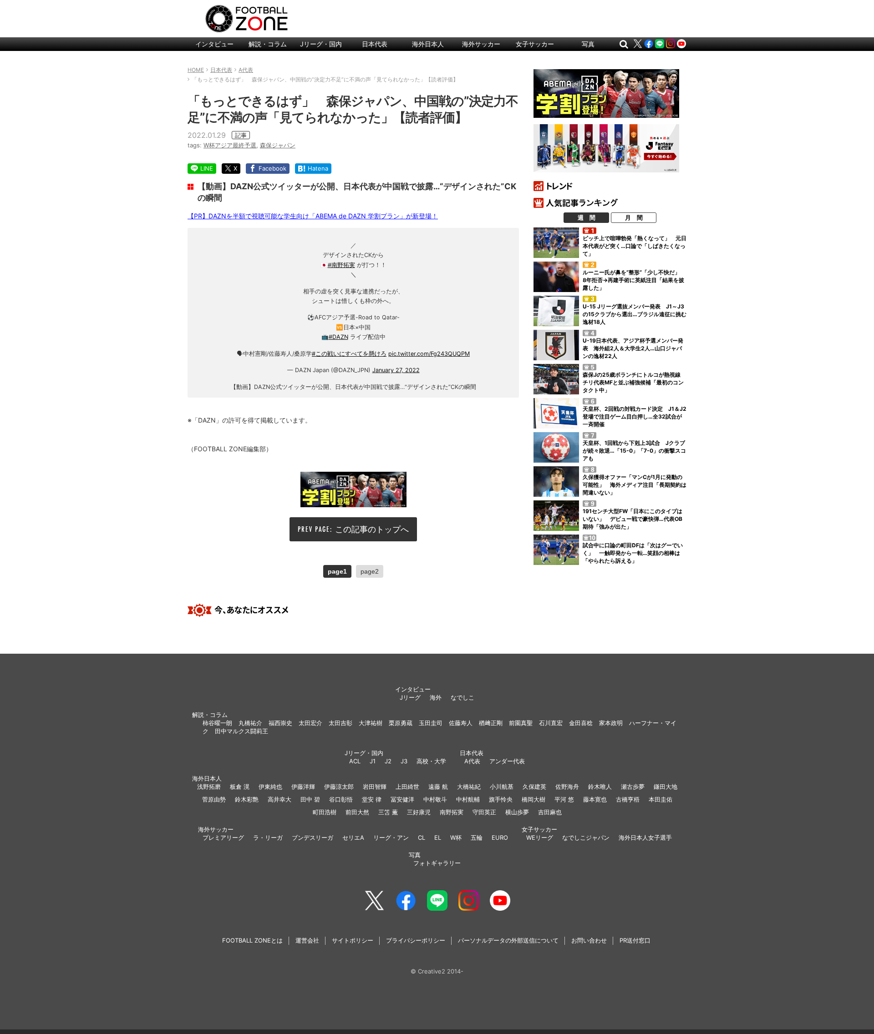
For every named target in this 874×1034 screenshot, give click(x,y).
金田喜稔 (581, 722)
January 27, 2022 (396, 370)
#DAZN (338, 336)
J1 (373, 761)
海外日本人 (428, 44)
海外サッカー (481, 44)
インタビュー (214, 44)
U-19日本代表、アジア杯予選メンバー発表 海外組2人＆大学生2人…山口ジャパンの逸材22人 (633, 348)
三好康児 (419, 812)
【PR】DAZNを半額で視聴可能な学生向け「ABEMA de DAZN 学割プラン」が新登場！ (313, 216)
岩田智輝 (374, 786)
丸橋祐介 (250, 722)
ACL (355, 761)
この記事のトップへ (372, 529)
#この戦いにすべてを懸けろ (349, 353)
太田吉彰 (340, 722)
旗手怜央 (501, 799)
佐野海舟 (567, 786)
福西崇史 (280, 722)
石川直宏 (551, 722)
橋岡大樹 (533, 799)
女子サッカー (535, 44)
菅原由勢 (214, 799)
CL (421, 837)
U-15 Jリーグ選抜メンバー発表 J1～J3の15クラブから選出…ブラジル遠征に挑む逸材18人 (634, 314)
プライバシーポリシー (415, 940)
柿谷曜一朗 (217, 722)
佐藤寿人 (461, 722)
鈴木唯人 (600, 786)
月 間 (634, 217)
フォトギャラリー (437, 863)
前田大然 (357, 812)
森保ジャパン (277, 145)
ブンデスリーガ (312, 837)
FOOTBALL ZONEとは (252, 940)
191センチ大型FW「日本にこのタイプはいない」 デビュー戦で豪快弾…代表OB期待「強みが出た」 (632, 519)
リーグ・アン (391, 837)
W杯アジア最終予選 (229, 145)
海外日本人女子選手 (645, 837)
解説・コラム (268, 44)
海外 (436, 697)
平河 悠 (564, 799)
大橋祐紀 (469, 786)
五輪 (477, 837)
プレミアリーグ (223, 837)
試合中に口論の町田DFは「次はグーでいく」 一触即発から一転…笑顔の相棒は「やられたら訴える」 (633, 553)
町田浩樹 (324, 812)
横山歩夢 (517, 812)
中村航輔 (468, 799)
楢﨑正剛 (491, 722)
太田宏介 (310, 722)
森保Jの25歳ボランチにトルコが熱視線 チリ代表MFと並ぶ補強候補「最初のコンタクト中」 (634, 382)
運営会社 (307, 940)
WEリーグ (539, 837)
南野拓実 (451, 812)
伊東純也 (270, 786)
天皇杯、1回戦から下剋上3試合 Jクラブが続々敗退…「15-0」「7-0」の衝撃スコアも (634, 450)
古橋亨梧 (628, 799)
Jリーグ (410, 697)
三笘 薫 (388, 812)
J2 (388, 761)
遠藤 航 (438, 786)
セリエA (353, 837)
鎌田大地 (665, 786)
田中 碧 (310, 799)
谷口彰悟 (341, 799)
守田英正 (484, 812)
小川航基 (501, 786)
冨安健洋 (402, 799)
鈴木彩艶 (247, 799)
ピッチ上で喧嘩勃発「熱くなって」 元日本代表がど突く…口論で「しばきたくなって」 (634, 246)
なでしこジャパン (586, 837)
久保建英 (534, 786)
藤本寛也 (595, 799)
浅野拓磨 (209, 786)
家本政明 (611, 722)
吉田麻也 (550, 812)
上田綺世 (407, 786)
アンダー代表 (507, 761)
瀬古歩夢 (633, 786)
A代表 (472, 761)
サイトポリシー (352, 940)
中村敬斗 (435, 799)
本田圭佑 (660, 799)
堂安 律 (371, 799)
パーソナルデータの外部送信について (508, 940)
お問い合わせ (589, 940)
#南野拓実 (341, 265)
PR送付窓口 (635, 940)
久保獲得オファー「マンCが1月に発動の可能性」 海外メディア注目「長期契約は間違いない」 (634, 485)
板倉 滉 (239, 786)
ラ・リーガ (268, 837)
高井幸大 (279, 799)
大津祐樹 (370, 722)
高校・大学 (431, 761)
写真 (588, 44)
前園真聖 (521, 722)
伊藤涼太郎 (339, 786)
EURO (500, 837)
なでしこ (462, 697)
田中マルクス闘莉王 (241, 731)
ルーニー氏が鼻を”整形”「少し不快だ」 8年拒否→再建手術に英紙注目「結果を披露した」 (634, 280)
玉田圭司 (430, 722)
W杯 (456, 837)
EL (437, 837)
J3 (404, 761)
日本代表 (374, 44)
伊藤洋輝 (303, 786)
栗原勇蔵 (400, 722)
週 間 (586, 217)
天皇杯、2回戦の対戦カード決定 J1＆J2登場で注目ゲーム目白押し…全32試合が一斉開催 (634, 416)
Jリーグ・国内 (321, 44)
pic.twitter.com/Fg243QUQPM (429, 353)
